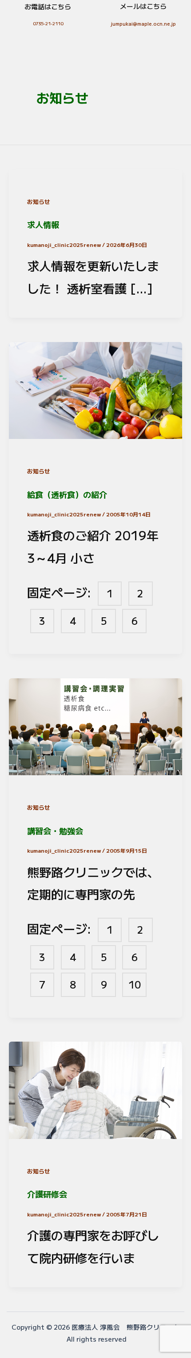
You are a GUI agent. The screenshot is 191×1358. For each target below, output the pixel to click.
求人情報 (43, 224)
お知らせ (38, 201)
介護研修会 (47, 1194)
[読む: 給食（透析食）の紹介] (95, 388)
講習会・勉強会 (55, 830)
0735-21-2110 (48, 23)
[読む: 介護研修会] (95, 1088)
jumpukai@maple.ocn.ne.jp (143, 23)
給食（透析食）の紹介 (67, 494)
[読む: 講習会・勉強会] (95, 724)
